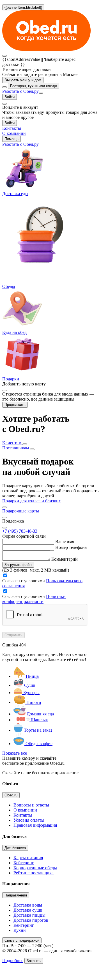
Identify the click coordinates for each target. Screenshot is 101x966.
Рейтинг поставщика (33, 872)
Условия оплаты (28, 820)
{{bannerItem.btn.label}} (23, 7)
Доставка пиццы (29, 915)
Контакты (22, 815)
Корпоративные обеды (35, 867)
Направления (15, 895)
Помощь (11, 139)
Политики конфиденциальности (34, 599)
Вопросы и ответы (31, 805)
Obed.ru (10, 795)
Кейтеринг (23, 862)
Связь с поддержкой (21, 940)
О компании (25, 810)
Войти (9, 97)
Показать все (14, 753)
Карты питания (28, 857)
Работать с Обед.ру (20, 91)
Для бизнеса (15, 848)
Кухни (19, 930)
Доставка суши (27, 910)
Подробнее (12, 960)
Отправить (13, 635)
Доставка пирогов (30, 920)
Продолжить (15, 405)
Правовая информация (35, 825)
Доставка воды (27, 905)
